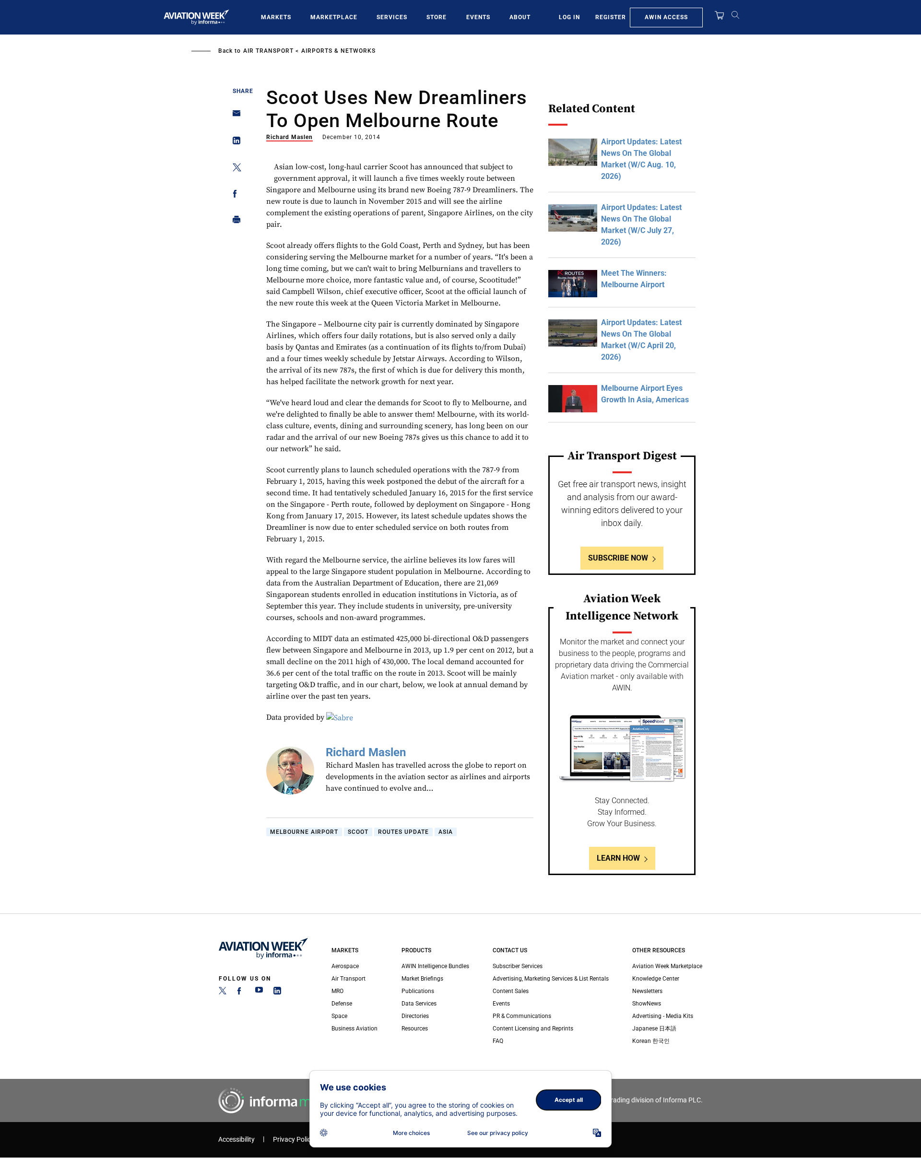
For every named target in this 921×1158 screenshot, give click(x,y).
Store (436, 17)
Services (392, 17)
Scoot (358, 832)
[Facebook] (241, 992)
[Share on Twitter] (234, 169)
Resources (414, 1028)
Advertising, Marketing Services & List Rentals (551, 978)
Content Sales (511, 991)
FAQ (498, 1041)
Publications (417, 991)
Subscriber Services (518, 966)
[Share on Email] (234, 116)
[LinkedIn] (277, 992)
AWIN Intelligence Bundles (435, 966)
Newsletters (647, 991)
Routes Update (403, 832)
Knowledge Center (655, 978)
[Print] (234, 222)
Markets (276, 17)
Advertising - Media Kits (662, 1016)
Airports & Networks (338, 50)
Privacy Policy (293, 1139)
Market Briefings (422, 978)
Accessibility (236, 1139)
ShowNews (646, 1003)
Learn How (618, 858)
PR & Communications (522, 1016)
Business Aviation (354, 1028)
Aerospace (345, 966)
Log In (569, 17)
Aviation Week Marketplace (667, 966)
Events (478, 17)
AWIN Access (666, 17)
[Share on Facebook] (234, 195)
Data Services (419, 1003)
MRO (337, 991)
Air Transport (268, 50)
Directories (415, 1016)
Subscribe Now (618, 557)
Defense (341, 1003)
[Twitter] (222, 992)
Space (339, 1016)
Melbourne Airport (304, 832)
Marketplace (333, 17)
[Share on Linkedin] (234, 143)
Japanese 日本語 (654, 1028)
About (520, 17)
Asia (445, 832)
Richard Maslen (289, 137)
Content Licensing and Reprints (533, 1028)
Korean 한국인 (651, 1041)
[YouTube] (259, 992)
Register (610, 17)
